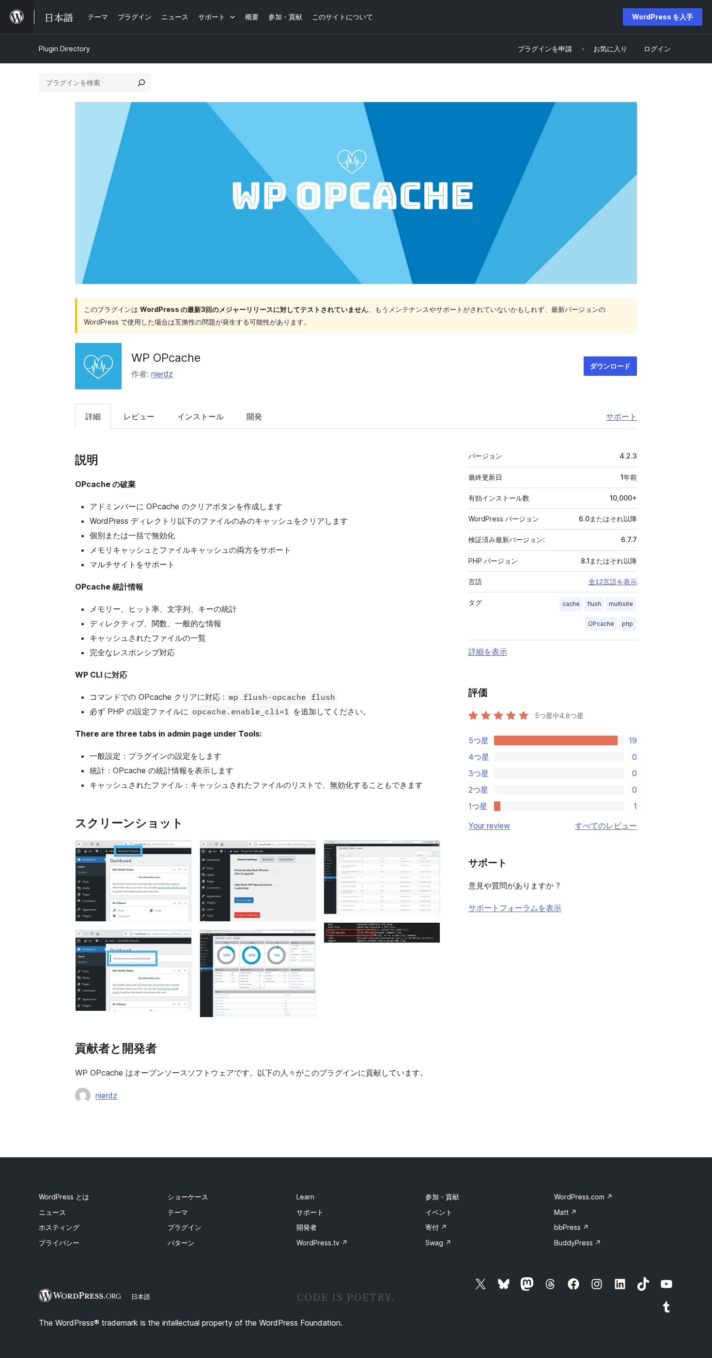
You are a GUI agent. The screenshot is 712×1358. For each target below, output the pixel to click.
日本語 (140, 1296)
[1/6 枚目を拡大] (179, 853)
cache (571, 603)
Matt (565, 1212)
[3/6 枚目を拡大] (303, 853)
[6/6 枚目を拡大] (427, 935)
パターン (181, 1243)
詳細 (93, 416)
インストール (200, 416)
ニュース (52, 1212)
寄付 (436, 1227)
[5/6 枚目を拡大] (427, 853)
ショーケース (188, 1197)
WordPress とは (64, 1197)
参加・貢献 (442, 1197)
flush (594, 603)
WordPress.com (583, 1197)
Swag (438, 1243)
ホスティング (59, 1227)
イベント (438, 1212)
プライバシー (59, 1243)
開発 (254, 416)
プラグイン (184, 1227)
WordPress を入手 (662, 17)
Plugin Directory (64, 48)
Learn (305, 1197)
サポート (621, 416)
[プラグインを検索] (141, 82)
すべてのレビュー (606, 825)
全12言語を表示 (612, 582)
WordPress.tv (322, 1243)
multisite (621, 603)
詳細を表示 (487, 651)
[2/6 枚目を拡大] (179, 942)
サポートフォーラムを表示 (514, 908)
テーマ (178, 1212)
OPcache (601, 623)
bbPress (571, 1227)
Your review (489, 825)
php (627, 623)
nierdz (162, 374)
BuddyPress (577, 1243)
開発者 (306, 1227)
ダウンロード (610, 366)
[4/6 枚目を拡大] (303, 942)
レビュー (139, 416)
